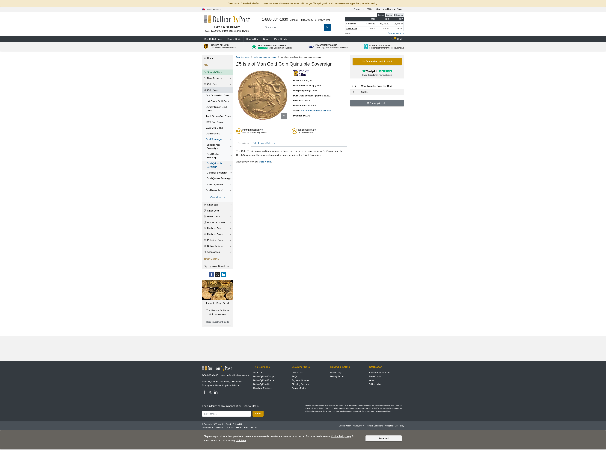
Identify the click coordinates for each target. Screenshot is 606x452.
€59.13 (386, 28)
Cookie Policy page (341, 436)
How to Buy (336, 372)
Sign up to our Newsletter (216, 266)
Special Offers (214, 72)
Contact (359, 9)
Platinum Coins (215, 234)
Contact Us (297, 372)
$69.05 (372, 28)
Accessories (213, 252)
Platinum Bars (214, 228)
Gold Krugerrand (214, 184)
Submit (258, 413)
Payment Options (300, 380)
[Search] (327, 27)
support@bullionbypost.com (235, 375)
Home (210, 58)
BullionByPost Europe (263, 376)
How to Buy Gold (217, 303)
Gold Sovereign (243, 57)
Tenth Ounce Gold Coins (218, 116)
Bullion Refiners (215, 246)
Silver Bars (212, 204)
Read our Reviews (262, 388)
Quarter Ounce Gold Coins (216, 109)
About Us (257, 372)
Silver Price (351, 28)
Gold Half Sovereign (217, 172)
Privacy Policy (358, 426)
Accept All (384, 438)
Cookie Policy (345, 426)
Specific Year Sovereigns (213, 146)
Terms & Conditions (374, 426)
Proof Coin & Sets (216, 222)
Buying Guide (234, 39)
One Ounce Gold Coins (218, 95)
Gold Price (351, 24)
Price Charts (375, 376)
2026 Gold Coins (214, 122)
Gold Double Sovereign (213, 156)
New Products (214, 78)
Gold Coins (213, 90)
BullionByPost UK (261, 384)
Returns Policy (299, 388)
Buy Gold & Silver (213, 39)
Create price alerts (397, 33)
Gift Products (214, 216)
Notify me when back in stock (316, 110)
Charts (280, 39)
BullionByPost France (263, 380)
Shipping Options (300, 384)
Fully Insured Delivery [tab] (264, 143)
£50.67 (400, 28)
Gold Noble (265, 161)
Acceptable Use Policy (394, 426)
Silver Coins (213, 210)
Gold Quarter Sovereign (219, 178)
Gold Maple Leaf (214, 190)
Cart (398, 38)
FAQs (369, 9)
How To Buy (252, 39)
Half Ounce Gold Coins (217, 101)
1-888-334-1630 (210, 375)
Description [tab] (243, 143)
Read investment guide (217, 322)
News (266, 39)
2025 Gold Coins (214, 127)
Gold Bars (212, 84)
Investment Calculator (379, 372)
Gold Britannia (213, 133)
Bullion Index (375, 384)
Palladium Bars (215, 240)
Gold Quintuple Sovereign (265, 57)
